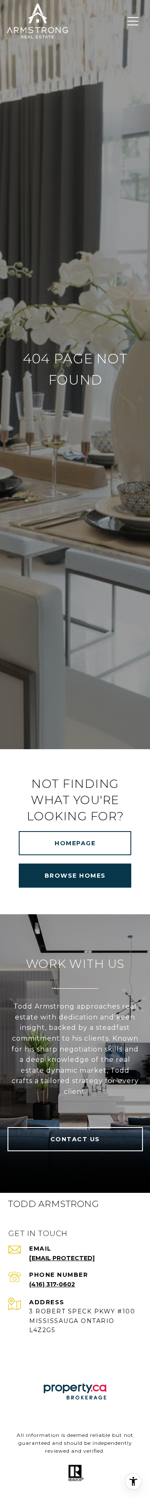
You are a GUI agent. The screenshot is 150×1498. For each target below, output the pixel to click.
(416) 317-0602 (52, 1284)
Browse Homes (75, 875)
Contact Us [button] (75, 1139)
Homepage (75, 843)
